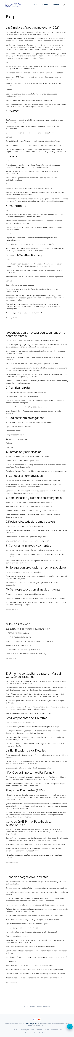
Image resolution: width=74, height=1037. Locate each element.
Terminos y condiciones (27, 1030)
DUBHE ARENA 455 (18, 624)
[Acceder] (64, 5)
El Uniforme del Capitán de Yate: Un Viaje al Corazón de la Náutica (33, 675)
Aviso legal (15, 1030)
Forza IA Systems (44, 1033)
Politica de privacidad (43, 1030)
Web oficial (46, 1006)
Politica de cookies (56, 1030)
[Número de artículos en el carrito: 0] (68, 5)
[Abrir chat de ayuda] (70, 1026)
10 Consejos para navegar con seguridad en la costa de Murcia (35, 334)
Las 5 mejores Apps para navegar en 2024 (32, 27)
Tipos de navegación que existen (27, 876)
